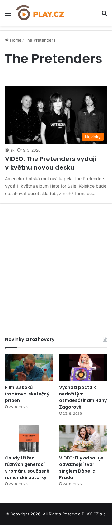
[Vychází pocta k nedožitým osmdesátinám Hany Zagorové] (83, 367)
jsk (12, 150)
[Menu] (8, 15)
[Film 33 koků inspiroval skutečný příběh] (29, 367)
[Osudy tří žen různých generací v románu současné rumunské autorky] (29, 438)
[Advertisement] (56, 264)
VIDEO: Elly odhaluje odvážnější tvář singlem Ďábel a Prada (81, 468)
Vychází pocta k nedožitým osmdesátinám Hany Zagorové (83, 397)
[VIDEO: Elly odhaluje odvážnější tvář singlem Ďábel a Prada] (83, 438)
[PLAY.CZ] (40, 12)
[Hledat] (104, 15)
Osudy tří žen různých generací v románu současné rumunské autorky (27, 468)
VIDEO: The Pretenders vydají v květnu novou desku (50, 163)
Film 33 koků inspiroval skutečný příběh (27, 394)
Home (15, 40)
